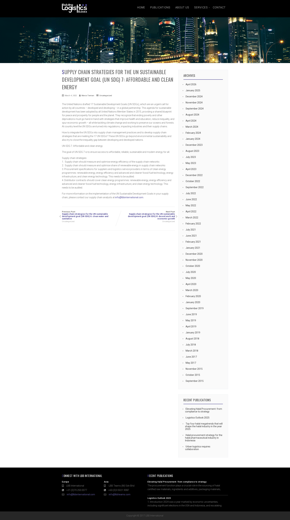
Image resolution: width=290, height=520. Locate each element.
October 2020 (193, 266)
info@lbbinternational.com (129, 197)
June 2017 (191, 356)
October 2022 (193, 181)
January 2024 (193, 139)
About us (182, 7)
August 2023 (192, 151)
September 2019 (195, 308)
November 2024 (194, 102)
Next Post (151, 215)
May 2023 (191, 163)
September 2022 (195, 187)
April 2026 (191, 84)
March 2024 (192, 126)
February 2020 (193, 296)
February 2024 (193, 132)
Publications (160, 7)
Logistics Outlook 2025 (197, 417)
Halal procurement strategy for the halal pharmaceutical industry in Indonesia (203, 438)
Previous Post (85, 215)
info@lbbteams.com (119, 494)
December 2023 (194, 145)
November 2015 (194, 369)
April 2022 (191, 211)
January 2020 (193, 302)
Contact (219, 7)
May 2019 (191, 320)
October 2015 (193, 375)
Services (201, 7)
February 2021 (193, 241)
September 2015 (195, 381)
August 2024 (192, 114)
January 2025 (193, 90)
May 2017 (191, 362)
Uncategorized (105, 95)
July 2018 (191, 344)
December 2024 (194, 96)
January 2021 (193, 247)
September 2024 (195, 108)
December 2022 (194, 175)
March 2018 (192, 350)
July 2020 (191, 272)
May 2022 (191, 205)
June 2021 (191, 235)
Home (141, 7)
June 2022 (191, 199)
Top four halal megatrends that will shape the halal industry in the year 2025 (204, 426)
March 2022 (192, 217)
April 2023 (191, 169)
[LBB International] (74, 12)
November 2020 (194, 260)
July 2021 (191, 229)
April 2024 (191, 120)
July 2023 (191, 157)
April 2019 (191, 326)
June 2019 (191, 314)
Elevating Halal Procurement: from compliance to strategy (203, 410)
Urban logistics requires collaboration (197, 448)
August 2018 (192, 338)
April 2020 (191, 284)
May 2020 (191, 278)
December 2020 (194, 254)
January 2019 (193, 332)
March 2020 (192, 290)
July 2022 (191, 193)
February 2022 (193, 223)
